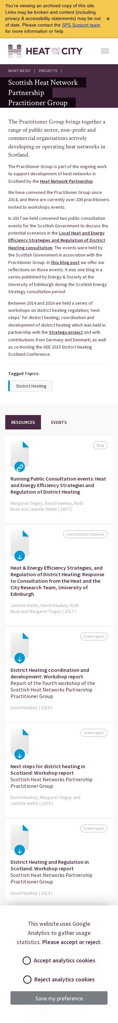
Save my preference (59, 998)
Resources (23, 422)
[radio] (27, 961)
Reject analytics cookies (64, 979)
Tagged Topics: (24, 373)
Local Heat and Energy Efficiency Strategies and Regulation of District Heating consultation (56, 240)
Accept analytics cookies (64, 960)
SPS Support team (81, 25)
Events (59, 422)
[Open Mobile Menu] (104, 51)
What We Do (19, 70)
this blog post (65, 262)
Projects (48, 70)
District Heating (31, 386)
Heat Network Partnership (66, 181)
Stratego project (66, 332)
